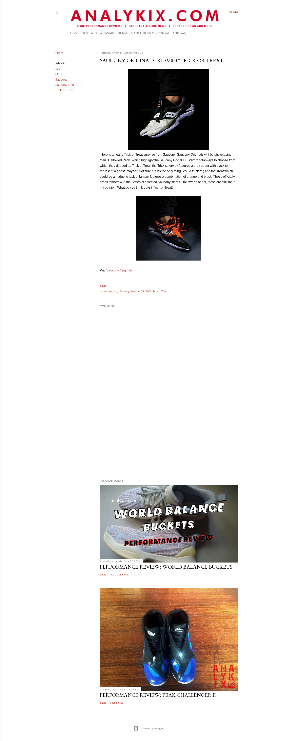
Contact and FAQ (172, 33)
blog (58, 74)
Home (75, 33)
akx (57, 69)
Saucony (61, 79)
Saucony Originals (119, 270)
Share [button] (59, 53)
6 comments (116, 702)
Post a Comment (119, 574)
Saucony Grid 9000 (69, 85)
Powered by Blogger (152, 728)
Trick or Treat (64, 90)
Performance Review (136, 33)
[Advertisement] (169, 440)
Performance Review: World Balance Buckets (166, 567)
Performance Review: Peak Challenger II (158, 695)
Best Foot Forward (99, 33)
